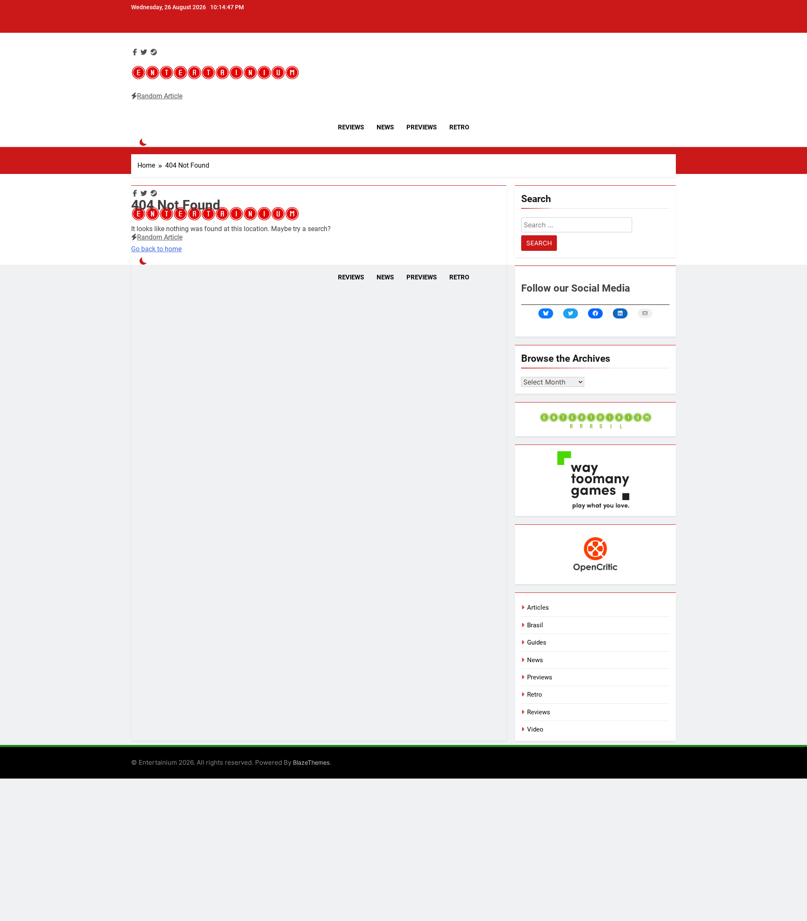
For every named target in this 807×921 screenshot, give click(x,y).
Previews (421, 127)
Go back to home (156, 249)
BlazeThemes (311, 762)
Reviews (351, 127)
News (385, 127)
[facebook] (135, 52)
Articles (538, 607)
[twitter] (144, 52)
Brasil (535, 625)
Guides (536, 642)
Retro (459, 127)
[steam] (154, 52)
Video (535, 729)
